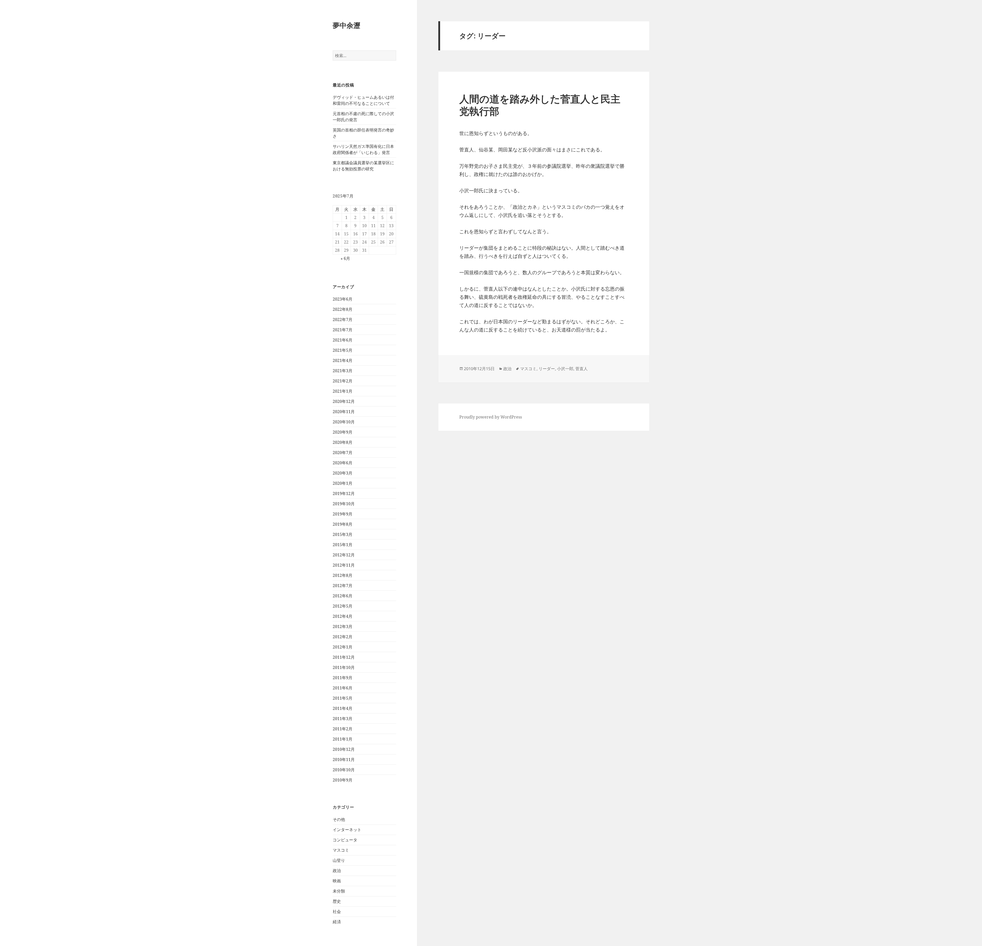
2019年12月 (344, 493)
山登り (339, 860)
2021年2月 (342, 381)
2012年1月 (342, 647)
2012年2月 (342, 637)
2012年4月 (342, 616)
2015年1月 (342, 544)
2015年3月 (342, 534)
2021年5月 (342, 350)
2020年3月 (342, 473)
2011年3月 (342, 718)
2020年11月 (344, 411)
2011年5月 (342, 698)
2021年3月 (342, 370)
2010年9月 (342, 780)
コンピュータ (345, 840)
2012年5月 (342, 606)
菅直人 (581, 368)
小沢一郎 (565, 368)
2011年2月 (342, 729)
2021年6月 (342, 340)
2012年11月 (344, 565)
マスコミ (341, 850)
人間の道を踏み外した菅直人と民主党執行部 (539, 105)
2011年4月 (342, 708)
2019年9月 (342, 514)
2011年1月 (342, 739)
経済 (337, 922)
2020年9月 (342, 432)
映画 (337, 881)
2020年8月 (342, 442)
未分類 (339, 891)
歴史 (337, 901)
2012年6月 (342, 596)
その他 (339, 819)
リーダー (547, 368)
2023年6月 (342, 299)
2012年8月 (342, 575)
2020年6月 (342, 463)
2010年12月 (344, 749)
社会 (337, 911)
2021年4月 (342, 360)
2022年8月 (342, 309)
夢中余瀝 (346, 25)
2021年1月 (342, 391)
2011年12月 (344, 657)
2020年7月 (342, 452)
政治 (337, 870)
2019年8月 (342, 524)
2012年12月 (344, 555)
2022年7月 (342, 319)
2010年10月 (344, 770)
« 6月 (345, 258)
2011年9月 (342, 677)
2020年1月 (342, 483)
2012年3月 (342, 626)
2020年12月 (344, 401)
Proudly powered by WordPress (490, 417)
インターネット (347, 829)
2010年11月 (344, 759)
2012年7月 (342, 585)
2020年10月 (344, 422)
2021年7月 (342, 330)
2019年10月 (344, 504)
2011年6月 (342, 688)
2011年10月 (344, 667)
